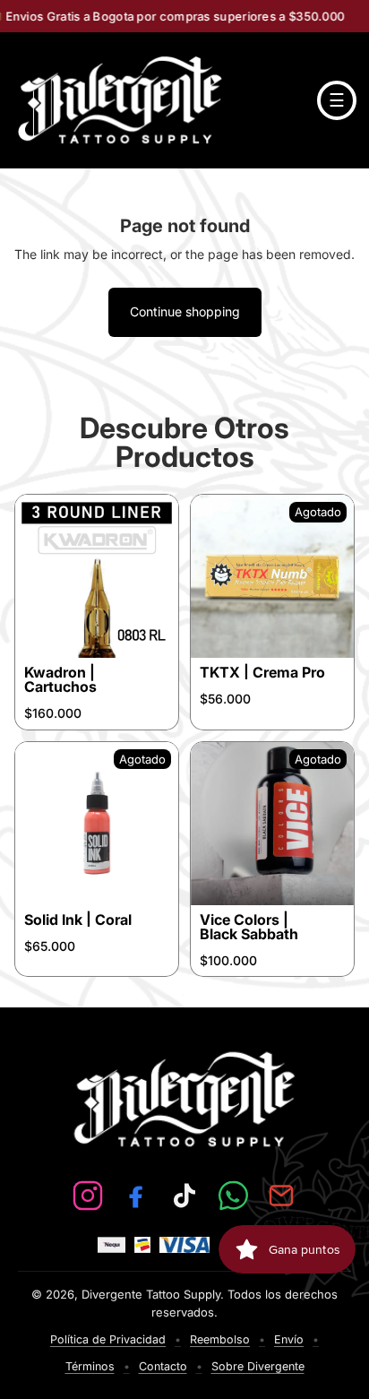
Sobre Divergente (258, 1366)
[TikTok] (184, 1195)
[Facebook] (136, 1195)
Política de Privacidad (108, 1339)
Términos (90, 1366)
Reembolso (220, 1339)
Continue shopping (185, 311)
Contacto (163, 1366)
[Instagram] (88, 1195)
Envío (289, 1339)
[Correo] (281, 1195)
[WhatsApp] (233, 1195)
